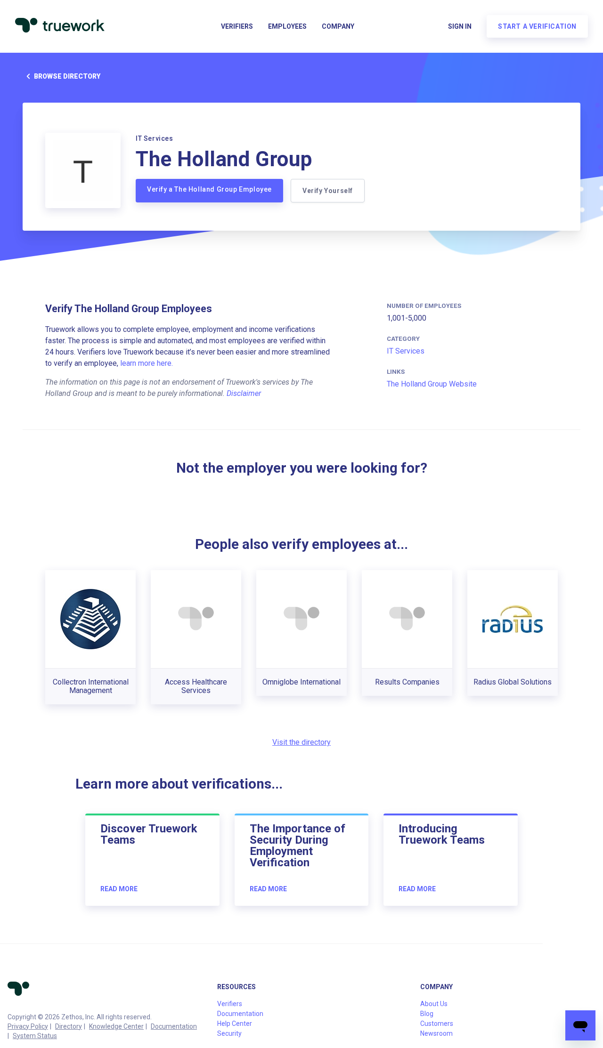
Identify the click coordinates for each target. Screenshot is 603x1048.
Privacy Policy (28, 1026)
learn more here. (146, 363)
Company (338, 26)
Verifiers (237, 26)
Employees (287, 26)
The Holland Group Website (432, 383)
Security (229, 1033)
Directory (68, 1026)
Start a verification (537, 26)
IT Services (405, 351)
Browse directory (67, 76)
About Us (434, 1004)
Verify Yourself (327, 190)
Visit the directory (301, 742)
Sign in (460, 26)
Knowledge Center (116, 1026)
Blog (426, 1013)
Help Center (234, 1023)
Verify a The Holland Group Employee (209, 189)
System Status (35, 1036)
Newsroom (436, 1033)
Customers (436, 1023)
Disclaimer (244, 393)
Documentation (174, 1026)
